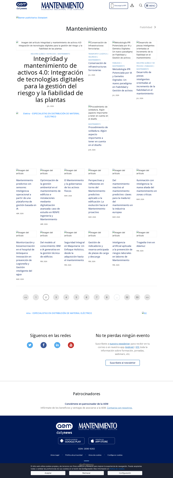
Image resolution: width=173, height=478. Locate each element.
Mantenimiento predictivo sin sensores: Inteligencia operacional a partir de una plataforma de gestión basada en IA (26, 194)
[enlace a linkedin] (57, 345)
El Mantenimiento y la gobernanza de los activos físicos (74, 185)
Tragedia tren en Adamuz (146, 244)
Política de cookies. (117, 469)
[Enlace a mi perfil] (132, 5)
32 (127, 297)
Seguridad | (93, 57)
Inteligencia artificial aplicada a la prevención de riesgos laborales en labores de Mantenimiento (122, 251)
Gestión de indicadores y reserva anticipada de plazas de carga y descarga (98, 249)
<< (25, 297)
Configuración (125, 473)
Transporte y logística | (98, 54)
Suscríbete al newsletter (123, 362)
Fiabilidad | (117, 63)
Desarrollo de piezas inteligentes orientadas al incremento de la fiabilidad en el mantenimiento (146, 83)
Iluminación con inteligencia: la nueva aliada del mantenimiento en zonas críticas (147, 187)
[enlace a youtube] (71, 345)
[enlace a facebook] (44, 345)
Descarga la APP (120, 5)
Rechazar (86, 473)
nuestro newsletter (120, 343)
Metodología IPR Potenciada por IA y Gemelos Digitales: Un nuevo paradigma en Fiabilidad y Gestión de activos (122, 80)
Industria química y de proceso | (44, 54)
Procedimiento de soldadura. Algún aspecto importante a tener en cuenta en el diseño (98, 136)
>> (147, 297)
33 (137, 297)
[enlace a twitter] (30, 345)
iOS (138, 347)
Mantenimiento (64, 54)
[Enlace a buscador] (140, 5)
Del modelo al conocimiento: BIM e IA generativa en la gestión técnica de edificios (50, 249)
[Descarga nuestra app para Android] (71, 440)
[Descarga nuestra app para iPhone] (101, 440)
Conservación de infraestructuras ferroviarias (97, 67)
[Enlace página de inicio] (26, 6)
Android (129, 347)
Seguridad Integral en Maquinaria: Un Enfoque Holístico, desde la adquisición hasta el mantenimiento (74, 251)
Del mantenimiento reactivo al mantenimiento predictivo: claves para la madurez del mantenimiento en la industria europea (122, 196)
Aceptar (48, 473)
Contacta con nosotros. (119, 407)
